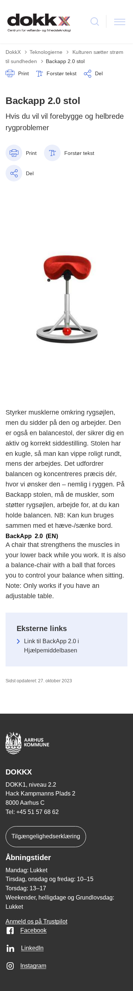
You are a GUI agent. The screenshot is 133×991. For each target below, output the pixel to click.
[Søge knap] (95, 21)
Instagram (33, 966)
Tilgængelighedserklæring (45, 836)
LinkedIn (32, 948)
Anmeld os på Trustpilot (36, 921)
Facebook (33, 930)
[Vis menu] (119, 21)
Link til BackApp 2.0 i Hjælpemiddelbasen (51, 646)
